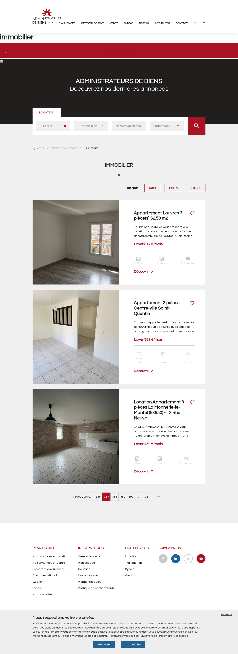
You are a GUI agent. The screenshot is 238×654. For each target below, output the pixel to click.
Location (46, 112)
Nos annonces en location (50, 556)
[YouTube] (201, 558)
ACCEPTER (133, 644)
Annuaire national (45, 575)
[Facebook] (163, 558)
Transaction (133, 562)
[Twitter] (188, 558)
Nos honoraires (88, 575)
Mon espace (86, 562)
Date (152, 187)
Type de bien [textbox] (88, 125)
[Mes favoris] (195, 23)
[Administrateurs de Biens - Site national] (47, 16)
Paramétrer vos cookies (173, 636)
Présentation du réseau (49, 569)
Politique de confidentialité (96, 588)
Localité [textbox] (47, 125)
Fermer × (226, 614)
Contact (182, 23)
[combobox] (53, 125)
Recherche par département (66, 148)
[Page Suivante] (158, 496)
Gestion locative (92, 23)
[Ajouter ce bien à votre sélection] (192, 213)
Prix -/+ (173, 187)
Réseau (144, 23)
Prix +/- (196, 187)
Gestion (38, 581)
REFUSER (103, 644)
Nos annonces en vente (49, 562)
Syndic (128, 23)
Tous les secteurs (119, 49)
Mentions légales (89, 581)
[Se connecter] (203, 23)
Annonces (68, 23)
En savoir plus (149, 636)
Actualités (162, 23)
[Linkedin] (175, 558)
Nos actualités (43, 594)
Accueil (41, 148)
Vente (114, 23)
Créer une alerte (89, 556)
